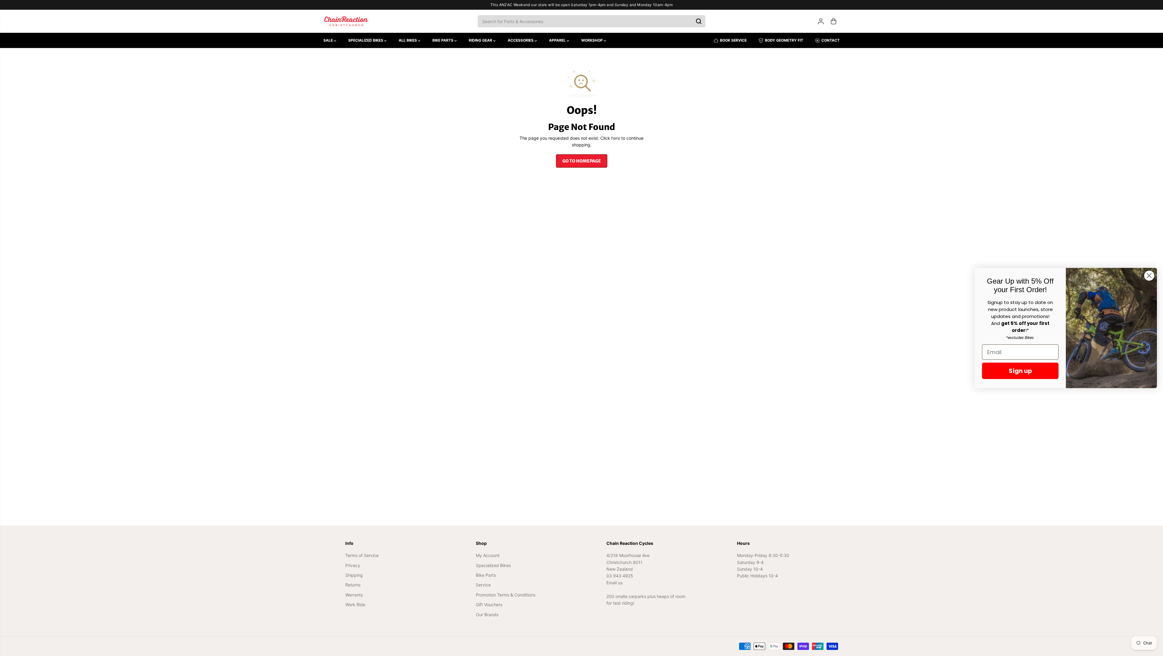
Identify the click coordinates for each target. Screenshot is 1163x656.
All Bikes (408, 40)
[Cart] (833, 21)
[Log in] (820, 21)
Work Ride (355, 604)
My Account (488, 555)
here (615, 138)
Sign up (1020, 371)
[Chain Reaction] (346, 21)
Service (483, 584)
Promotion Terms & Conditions (505, 594)
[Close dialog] (1149, 275)
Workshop (592, 40)
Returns (352, 584)
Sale (328, 40)
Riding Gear (481, 40)
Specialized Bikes (366, 40)
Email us (614, 582)
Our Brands (487, 614)
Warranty (354, 594)
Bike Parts (443, 40)
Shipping (354, 575)
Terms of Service (362, 555)
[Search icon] (698, 21)
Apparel (558, 40)
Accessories (521, 40)
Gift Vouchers (489, 604)
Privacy (352, 565)
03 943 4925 (619, 575)
